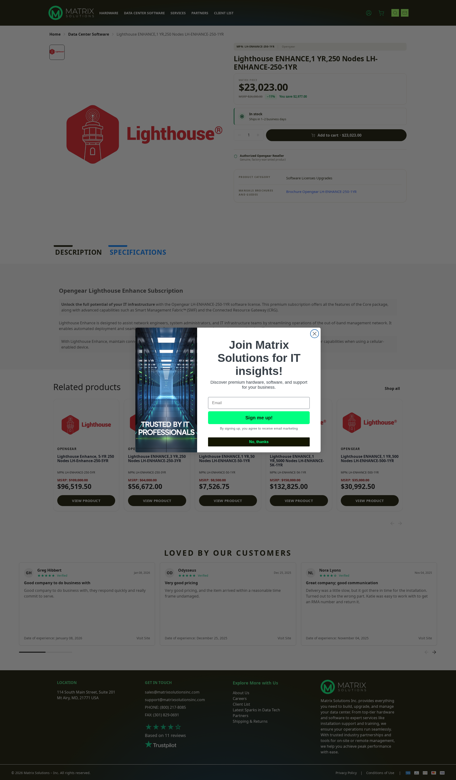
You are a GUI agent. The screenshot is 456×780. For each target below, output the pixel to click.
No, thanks (259, 442)
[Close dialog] (314, 334)
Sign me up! (259, 417)
